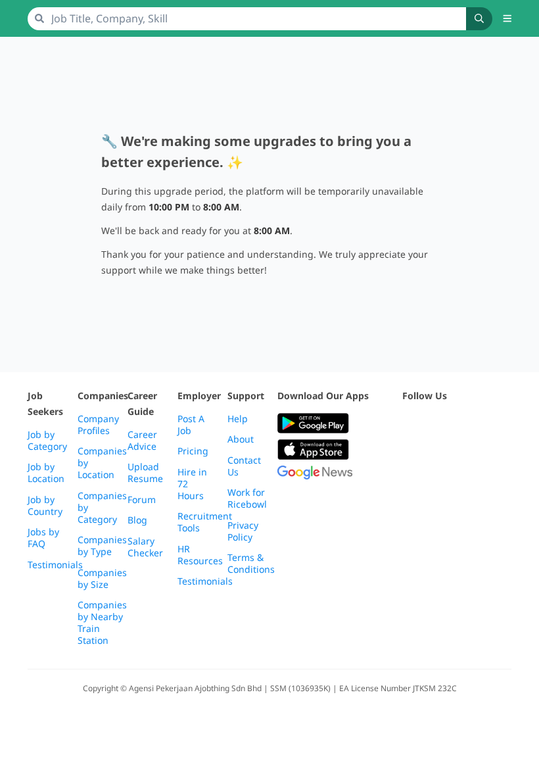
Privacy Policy (242, 531)
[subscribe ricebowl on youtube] (439, 423)
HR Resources (200, 555)
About (240, 439)
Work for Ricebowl (247, 498)
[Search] (479, 18)
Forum (142, 500)
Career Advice (142, 440)
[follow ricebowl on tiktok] (410, 456)
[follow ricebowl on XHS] (439, 456)
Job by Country (45, 506)
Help (237, 419)
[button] (507, 18)
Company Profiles (98, 425)
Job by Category (47, 440)
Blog (137, 520)
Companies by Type (102, 546)
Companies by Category (102, 507)
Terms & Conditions (251, 563)
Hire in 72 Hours (192, 484)
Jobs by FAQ (43, 538)
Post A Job (190, 425)
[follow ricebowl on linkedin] (497, 423)
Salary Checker (145, 547)
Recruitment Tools (204, 522)
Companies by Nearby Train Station (102, 622)
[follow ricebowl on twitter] (410, 423)
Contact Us (244, 466)
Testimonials (55, 565)
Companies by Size (102, 579)
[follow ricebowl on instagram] (468, 423)
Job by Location (46, 473)
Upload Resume (145, 473)
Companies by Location (102, 463)
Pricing (192, 451)
